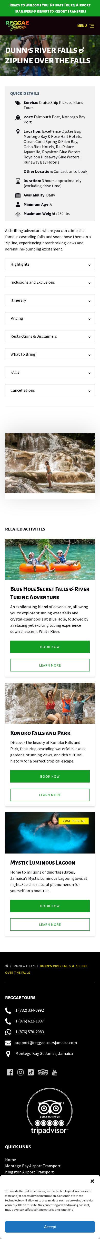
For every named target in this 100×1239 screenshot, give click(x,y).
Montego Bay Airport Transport (33, 1165)
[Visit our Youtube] (54, 1072)
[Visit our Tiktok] (31, 1072)
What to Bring (23, 354)
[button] (92, 1181)
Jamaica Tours (24, 966)
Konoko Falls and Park (40, 733)
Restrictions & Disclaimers (34, 336)
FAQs (15, 372)
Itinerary (18, 300)
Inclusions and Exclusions (33, 282)
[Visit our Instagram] (20, 1072)
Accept (50, 1227)
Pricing (17, 318)
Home (10, 1159)
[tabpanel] (50, 463)
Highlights (20, 264)
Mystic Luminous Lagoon (42, 863)
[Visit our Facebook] (10, 1072)
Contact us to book (70, 171)
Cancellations (23, 390)
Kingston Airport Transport (29, 1171)
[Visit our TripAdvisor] (43, 1072)
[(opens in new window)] (50, 1086)
